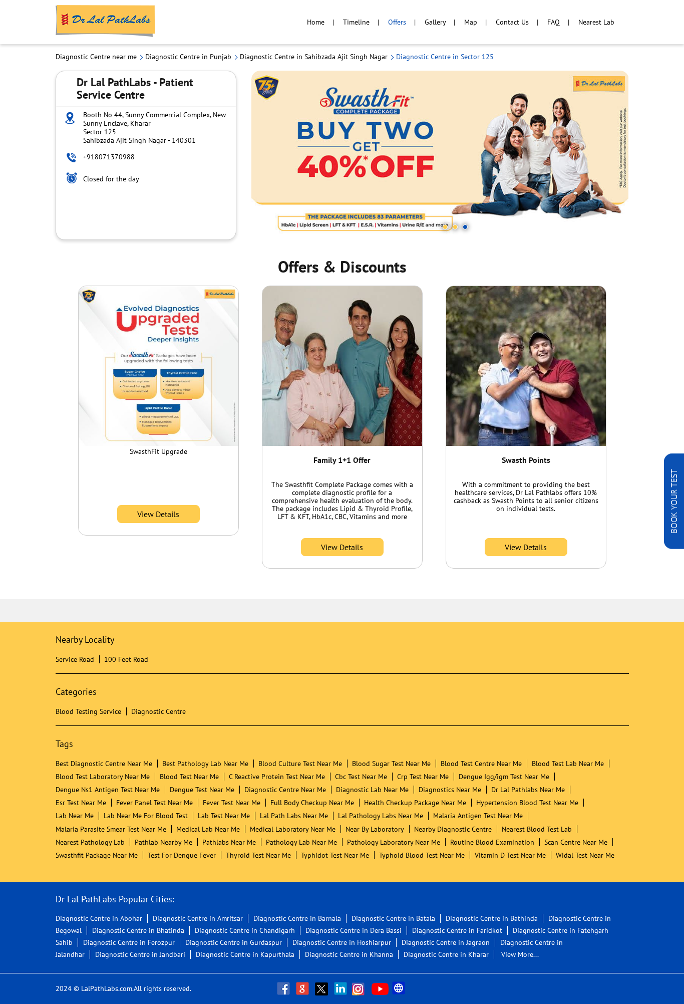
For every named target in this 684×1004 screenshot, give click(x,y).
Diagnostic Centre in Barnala (297, 918)
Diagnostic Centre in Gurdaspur (233, 942)
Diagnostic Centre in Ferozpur (129, 942)
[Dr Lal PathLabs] (106, 22)
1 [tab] (445, 226)
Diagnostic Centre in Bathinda (492, 918)
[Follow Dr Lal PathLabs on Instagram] (360, 988)
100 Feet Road (126, 659)
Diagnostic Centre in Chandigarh (245, 930)
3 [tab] (465, 226)
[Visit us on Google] (303, 988)
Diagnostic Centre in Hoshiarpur (341, 942)
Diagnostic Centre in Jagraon (446, 942)
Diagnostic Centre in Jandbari (140, 954)
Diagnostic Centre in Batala (393, 918)
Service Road (75, 659)
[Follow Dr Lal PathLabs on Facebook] (284, 988)
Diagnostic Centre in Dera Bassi (353, 930)
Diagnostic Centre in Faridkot (457, 930)
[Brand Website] (399, 988)
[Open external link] (674, 546)
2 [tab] (455, 226)
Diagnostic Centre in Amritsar (198, 918)
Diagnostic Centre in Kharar (446, 954)
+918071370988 (109, 156)
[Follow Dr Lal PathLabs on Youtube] (380, 988)
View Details (158, 514)
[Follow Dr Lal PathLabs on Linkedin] (341, 988)
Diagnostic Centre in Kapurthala (245, 954)
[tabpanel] (440, 155)
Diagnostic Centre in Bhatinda (138, 930)
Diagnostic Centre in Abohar (99, 918)
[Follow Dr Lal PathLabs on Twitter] (322, 988)
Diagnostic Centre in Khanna (349, 954)
